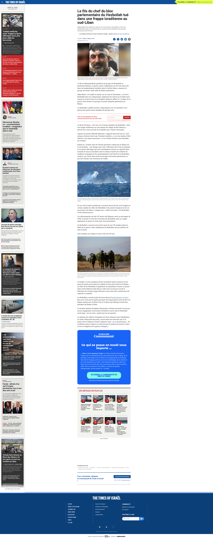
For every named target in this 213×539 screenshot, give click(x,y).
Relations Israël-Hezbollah (118, 467)
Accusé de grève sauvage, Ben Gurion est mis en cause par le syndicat (12, 226)
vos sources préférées (123, 34)
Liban (127, 467)
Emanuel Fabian (6, 321)
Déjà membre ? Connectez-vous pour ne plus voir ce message (104, 380)
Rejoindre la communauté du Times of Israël (104, 375)
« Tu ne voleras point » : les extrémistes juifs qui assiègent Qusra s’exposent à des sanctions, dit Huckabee (12, 371)
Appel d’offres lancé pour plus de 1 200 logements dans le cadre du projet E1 (12, 364)
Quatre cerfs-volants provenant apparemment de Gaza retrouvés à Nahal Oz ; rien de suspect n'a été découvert (12, 92)
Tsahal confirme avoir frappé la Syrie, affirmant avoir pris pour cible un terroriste (12, 35)
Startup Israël (72, 517)
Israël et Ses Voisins (83, 467)
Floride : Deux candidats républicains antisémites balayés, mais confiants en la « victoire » (12, 425)
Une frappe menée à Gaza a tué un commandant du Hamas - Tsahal (12, 82)
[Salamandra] (121, 536)
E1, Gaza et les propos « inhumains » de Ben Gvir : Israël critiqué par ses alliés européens (12, 358)
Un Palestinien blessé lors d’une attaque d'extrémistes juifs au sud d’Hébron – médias (12, 72)
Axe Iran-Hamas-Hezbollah (103, 467)
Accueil (70, 504)
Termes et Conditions (100, 504)
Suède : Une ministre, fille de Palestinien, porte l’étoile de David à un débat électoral (110, 429)
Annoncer (97, 512)
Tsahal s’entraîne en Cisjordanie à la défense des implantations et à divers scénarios (86, 429)
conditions (124, 120)
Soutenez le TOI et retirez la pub (204, 2)
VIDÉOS (69, 520)
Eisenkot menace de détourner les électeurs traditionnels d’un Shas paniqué (11, 170)
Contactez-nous (99, 514)
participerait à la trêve (120, 297)
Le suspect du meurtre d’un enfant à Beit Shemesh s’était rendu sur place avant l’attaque (12, 272)
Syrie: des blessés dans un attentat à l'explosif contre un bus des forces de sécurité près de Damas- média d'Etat (12, 61)
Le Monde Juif (71, 509)
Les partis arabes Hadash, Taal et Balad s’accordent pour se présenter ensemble (12, 201)
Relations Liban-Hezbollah (85, 469)
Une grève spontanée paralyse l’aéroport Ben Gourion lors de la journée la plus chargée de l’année (122, 408)
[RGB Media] (107, 536)
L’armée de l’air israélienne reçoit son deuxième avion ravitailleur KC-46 (97, 407)
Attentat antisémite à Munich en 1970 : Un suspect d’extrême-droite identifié (86, 407)
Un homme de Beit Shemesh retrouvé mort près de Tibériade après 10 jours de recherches (12, 291)
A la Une (70, 522)
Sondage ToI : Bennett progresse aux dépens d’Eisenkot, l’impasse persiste (12, 194)
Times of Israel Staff (89, 38)
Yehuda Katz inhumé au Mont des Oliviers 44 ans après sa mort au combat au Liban (12, 458)
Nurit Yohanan (12, 117)
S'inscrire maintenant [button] (122, 476)
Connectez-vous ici (125, 480)
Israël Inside (71, 512)
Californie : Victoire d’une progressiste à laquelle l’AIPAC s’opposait (11, 418)
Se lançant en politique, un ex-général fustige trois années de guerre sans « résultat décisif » (11, 188)
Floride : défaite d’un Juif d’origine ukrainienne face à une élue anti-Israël (12, 387)
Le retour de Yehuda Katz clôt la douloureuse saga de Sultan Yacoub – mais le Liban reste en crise (11, 477)
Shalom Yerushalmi (13, 164)
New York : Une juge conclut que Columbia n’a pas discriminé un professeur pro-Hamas (11, 431)
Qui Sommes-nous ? (100, 509)
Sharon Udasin (7, 381)
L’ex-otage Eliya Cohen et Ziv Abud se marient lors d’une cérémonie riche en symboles (110, 407)
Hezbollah (92, 467)
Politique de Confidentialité (101, 506)
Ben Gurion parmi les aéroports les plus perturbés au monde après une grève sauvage (11, 240)
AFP (80, 38)
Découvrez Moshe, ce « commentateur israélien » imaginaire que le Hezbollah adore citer (12, 126)
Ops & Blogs (71, 514)
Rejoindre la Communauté (186, 2)
